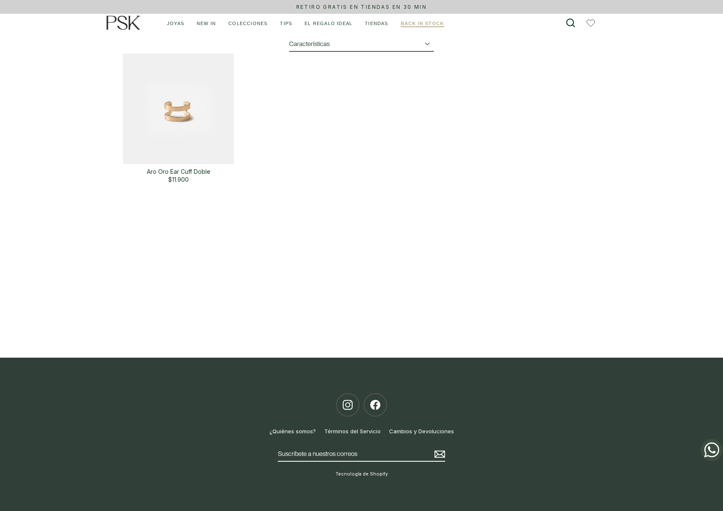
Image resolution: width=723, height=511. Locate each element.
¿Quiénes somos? (292, 431)
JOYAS (175, 23)
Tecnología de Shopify (362, 474)
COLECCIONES (247, 23)
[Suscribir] (438, 454)
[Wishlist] (591, 23)
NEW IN (206, 23)
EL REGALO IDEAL (328, 23)
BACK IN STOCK (422, 23)
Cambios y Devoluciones (421, 431)
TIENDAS (376, 23)
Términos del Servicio (352, 431)
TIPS (286, 23)
